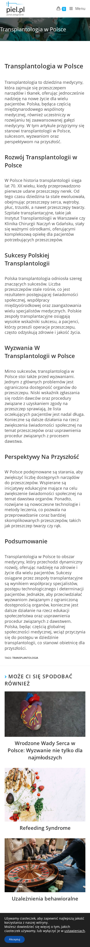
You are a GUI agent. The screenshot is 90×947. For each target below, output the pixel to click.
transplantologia (25, 657)
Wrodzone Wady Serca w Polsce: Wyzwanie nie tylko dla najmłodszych (45, 750)
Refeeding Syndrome (45, 827)
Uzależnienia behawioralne (45, 898)
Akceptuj (14, 939)
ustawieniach (74, 931)
